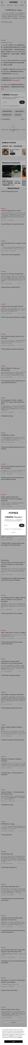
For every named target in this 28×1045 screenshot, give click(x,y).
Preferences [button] (20, 1037)
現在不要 (13, 532)
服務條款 (16, 529)
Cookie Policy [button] (11, 1035)
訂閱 (22, 525)
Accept (13, 1041)
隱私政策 (20, 529)
